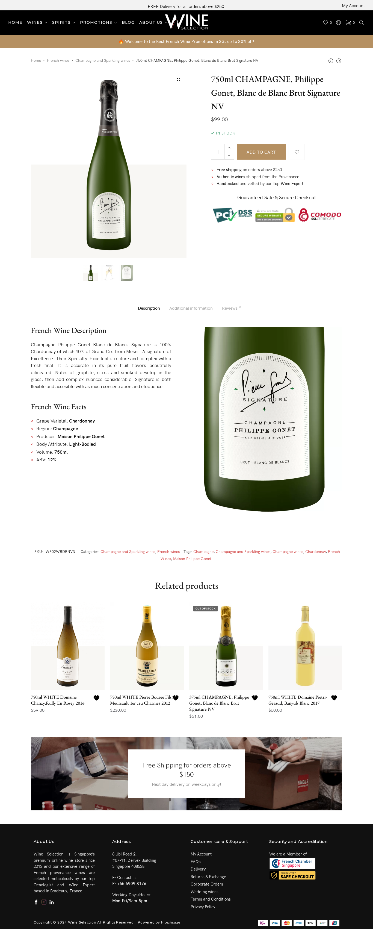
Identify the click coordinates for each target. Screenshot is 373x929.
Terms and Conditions (211, 899)
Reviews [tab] (231, 308)
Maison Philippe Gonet (192, 558)
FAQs (196, 861)
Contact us (127, 877)
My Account (353, 5)
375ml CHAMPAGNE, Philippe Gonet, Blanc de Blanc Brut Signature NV (219, 703)
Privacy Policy (203, 906)
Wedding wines (204, 891)
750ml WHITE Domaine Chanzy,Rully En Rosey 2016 (57, 700)
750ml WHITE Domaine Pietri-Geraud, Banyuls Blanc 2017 (297, 700)
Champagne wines (288, 551)
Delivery (198, 869)
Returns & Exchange (208, 876)
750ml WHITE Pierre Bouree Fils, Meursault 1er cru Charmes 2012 (141, 700)
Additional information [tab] (191, 308)
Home (36, 60)
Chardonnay (315, 551)
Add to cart (261, 152)
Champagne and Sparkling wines (102, 60)
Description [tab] (149, 308)
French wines (58, 60)
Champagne (203, 551)
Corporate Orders (207, 884)
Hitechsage (170, 922)
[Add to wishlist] (296, 152)
